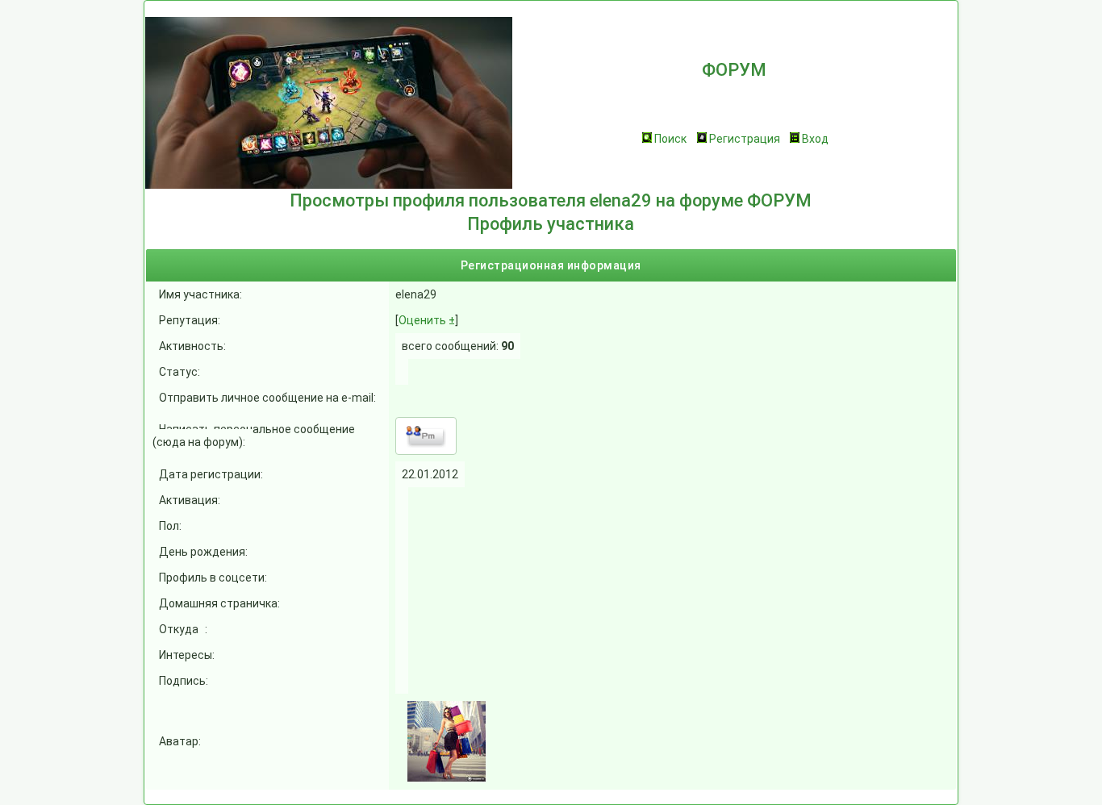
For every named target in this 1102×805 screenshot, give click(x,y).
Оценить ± (427, 320)
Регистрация (744, 138)
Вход (815, 138)
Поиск (670, 138)
